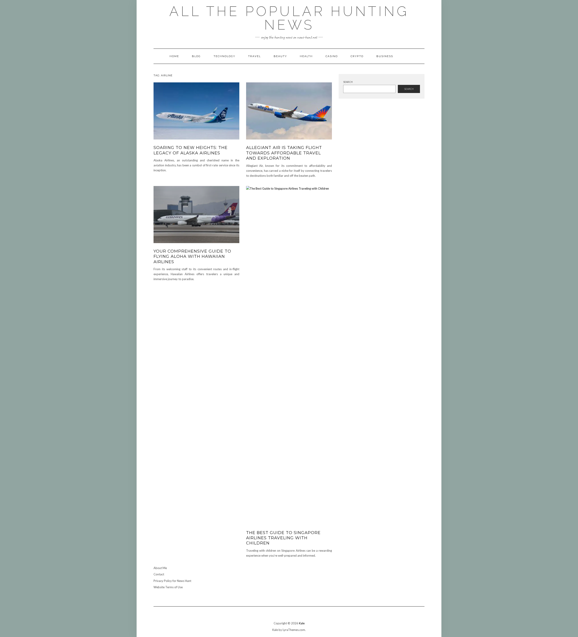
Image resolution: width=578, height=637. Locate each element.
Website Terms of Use (168, 587)
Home (174, 56)
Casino (332, 56)
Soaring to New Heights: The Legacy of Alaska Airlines (191, 150)
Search (348, 81)
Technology (224, 56)
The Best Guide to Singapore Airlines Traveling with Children (283, 538)
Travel (254, 56)
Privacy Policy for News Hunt (172, 581)
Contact (159, 574)
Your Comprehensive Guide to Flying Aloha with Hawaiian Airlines (192, 256)
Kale (302, 623)
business (384, 56)
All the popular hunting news (289, 18)
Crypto (357, 56)
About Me (160, 568)
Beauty (280, 56)
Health (306, 56)
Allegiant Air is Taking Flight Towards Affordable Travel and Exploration (284, 153)
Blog (196, 56)
